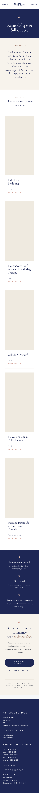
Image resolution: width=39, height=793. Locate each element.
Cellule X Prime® (18, 355)
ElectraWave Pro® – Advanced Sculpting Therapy (19, 269)
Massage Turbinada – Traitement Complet (18, 526)
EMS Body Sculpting (14, 181)
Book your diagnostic (19, 663)
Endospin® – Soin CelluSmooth (18, 438)
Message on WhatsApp (19, 670)
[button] (19, 156)
